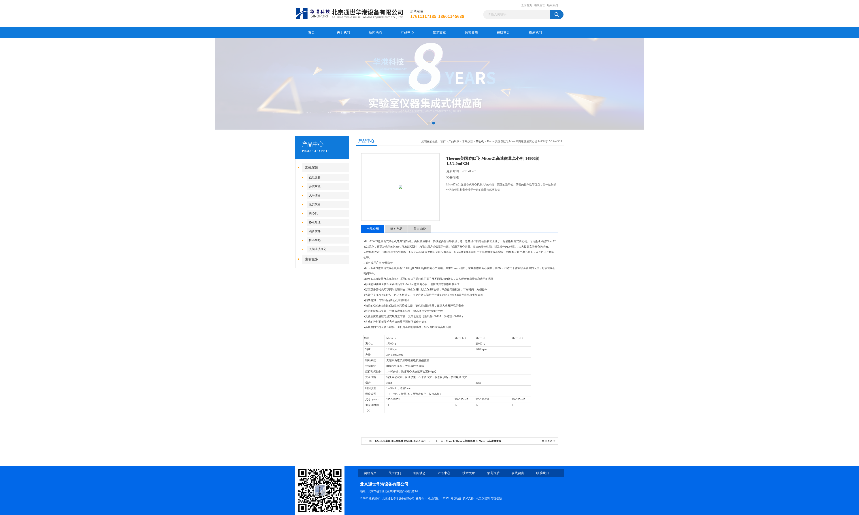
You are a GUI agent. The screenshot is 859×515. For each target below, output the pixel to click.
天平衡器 (315, 195)
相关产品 (396, 229)
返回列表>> (549, 441)
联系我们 (552, 5)
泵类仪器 (315, 204)
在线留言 (539, 5)
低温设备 (315, 177)
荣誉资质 (471, 32)
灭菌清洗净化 (317, 249)
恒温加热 (315, 240)
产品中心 (407, 32)
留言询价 (419, 229)
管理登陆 (496, 498)
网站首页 (370, 473)
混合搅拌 (315, 231)
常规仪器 (311, 167)
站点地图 (456, 498)
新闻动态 (375, 32)
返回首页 (526, 5)
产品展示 (454, 141)
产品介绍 (372, 229)
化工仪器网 (483, 498)
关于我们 (343, 32)
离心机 (313, 213)
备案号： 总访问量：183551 (433, 498)
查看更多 (311, 259)
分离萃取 (315, 186)
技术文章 (439, 32)
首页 (311, 32)
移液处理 (315, 222)
